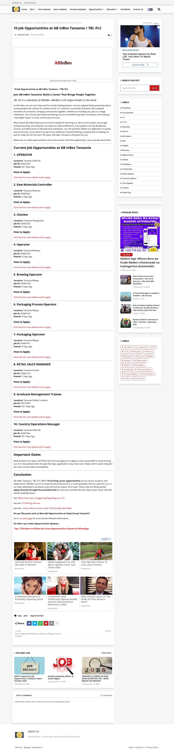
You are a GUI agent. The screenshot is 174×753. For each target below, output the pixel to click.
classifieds (126, 108)
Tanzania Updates (78, 9)
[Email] (51, 623)
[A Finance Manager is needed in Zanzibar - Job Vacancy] (125, 296)
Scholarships (127, 169)
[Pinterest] (46, 623)
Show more (106, 653)
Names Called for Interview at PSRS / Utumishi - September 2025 (145, 322)
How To (125, 131)
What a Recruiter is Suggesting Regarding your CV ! (41, 498)
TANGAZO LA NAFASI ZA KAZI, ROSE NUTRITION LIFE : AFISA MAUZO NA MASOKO (95, 678)
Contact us (17, 2)
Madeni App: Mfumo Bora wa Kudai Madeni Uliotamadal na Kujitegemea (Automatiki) (140, 262)
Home (24, 9)
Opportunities (95, 9)
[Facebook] (29, 623)
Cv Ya (124, 122)
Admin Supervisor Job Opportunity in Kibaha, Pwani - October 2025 (28, 678)
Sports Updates (128, 174)
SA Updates (126, 164)
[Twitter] (34, 623)
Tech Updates (44, 9)
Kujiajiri (125, 145)
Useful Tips (126, 192)
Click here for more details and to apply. (32, 177)
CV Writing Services (31, 503)
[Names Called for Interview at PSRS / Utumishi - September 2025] (125, 323)
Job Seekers (126, 136)
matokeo (125, 150)
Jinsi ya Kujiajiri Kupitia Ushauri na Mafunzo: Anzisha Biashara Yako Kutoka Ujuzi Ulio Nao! (146, 307)
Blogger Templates (32, 747)
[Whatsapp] (40, 623)
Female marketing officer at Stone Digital (61, 677)
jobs (26, 615)
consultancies (127, 112)
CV (123, 117)
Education (111, 9)
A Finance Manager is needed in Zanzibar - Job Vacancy (146, 294)
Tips (32, 9)
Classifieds (125, 9)
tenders (125, 188)
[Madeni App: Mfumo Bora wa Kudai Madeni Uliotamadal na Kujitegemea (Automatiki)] (140, 234)
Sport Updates (60, 9)
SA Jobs (125, 159)
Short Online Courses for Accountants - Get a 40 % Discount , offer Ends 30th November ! (143, 280)
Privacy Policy (30, 2)
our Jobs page (25, 518)
